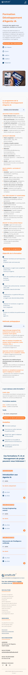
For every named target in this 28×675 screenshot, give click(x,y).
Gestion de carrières (6, 608)
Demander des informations (12, 43)
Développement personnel (7, 596)
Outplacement (5, 610)
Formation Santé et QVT (7, 598)
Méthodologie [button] (8, 326)
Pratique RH (4, 599)
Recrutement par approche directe (9, 603)
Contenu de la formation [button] (11, 109)
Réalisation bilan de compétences (9, 605)
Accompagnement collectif (8, 613)
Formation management (7, 594)
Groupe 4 (14, 673)
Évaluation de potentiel (7, 606)
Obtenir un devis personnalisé (14, 418)
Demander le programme (12, 249)
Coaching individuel (6, 612)
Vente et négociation (6, 601)
